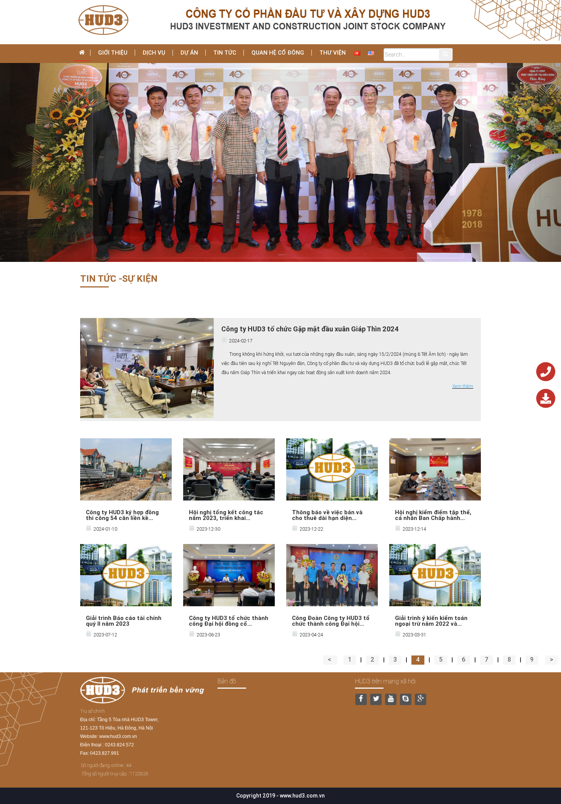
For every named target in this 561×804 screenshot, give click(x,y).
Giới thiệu (112, 52)
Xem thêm (462, 386)
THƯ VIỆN (332, 52)
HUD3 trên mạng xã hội (385, 681)
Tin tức (224, 52)
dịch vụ (154, 52)
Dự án (189, 52)
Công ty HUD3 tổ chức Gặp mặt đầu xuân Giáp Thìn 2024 (310, 329)
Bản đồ (227, 681)
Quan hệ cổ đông (277, 52)
